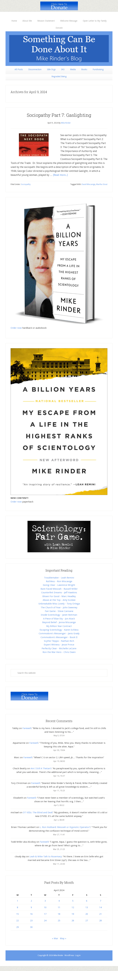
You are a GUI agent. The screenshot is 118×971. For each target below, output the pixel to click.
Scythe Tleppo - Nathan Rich (59, 641)
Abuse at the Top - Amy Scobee (59, 600)
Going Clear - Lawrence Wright (59, 585)
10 (45, 907)
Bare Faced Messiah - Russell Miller (59, 588)
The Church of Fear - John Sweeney (59, 607)
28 (100, 920)
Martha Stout (101, 184)
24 (45, 920)
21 (100, 914)
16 (31, 914)
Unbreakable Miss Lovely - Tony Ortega (59, 603)
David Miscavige (88, 184)
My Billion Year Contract (59, 626)
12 (73, 907)
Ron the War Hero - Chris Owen (59, 652)
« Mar (55, 938)
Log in (78, 955)
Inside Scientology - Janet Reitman (59, 614)
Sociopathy (26, 184)
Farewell (26, 728)
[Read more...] (60, 175)
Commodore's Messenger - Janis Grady (59, 633)
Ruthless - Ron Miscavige (59, 581)
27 (86, 920)
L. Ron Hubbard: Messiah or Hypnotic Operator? (65, 827)
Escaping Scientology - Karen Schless (59, 629)
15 (17, 914)
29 (17, 927)
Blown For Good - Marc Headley (59, 596)
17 (45, 914)
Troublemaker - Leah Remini (59, 577)
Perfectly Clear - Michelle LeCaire (59, 648)
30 (31, 927)
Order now (16, 328)
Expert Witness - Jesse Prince (59, 644)
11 (59, 907)
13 (86, 907)
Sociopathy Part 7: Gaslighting (59, 115)
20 (86, 914)
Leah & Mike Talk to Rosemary (46, 856)
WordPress (69, 955)
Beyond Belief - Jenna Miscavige (59, 622)
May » (63, 938)
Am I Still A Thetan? (41, 768)
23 (31, 920)
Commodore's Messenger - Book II (59, 637)
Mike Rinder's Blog (59, 48)
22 (17, 920)
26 (73, 920)
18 (59, 914)
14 (100, 907)
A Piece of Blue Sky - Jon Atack (59, 618)
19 (73, 914)
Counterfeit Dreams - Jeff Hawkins (59, 592)
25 (59, 920)
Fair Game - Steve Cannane (59, 611)
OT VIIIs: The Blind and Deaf (37, 812)
